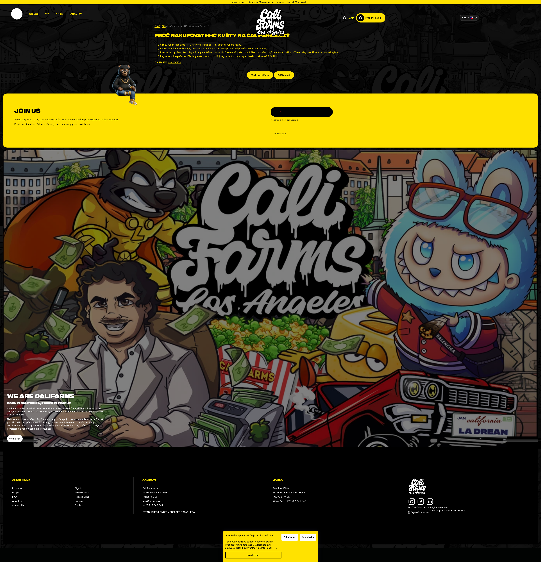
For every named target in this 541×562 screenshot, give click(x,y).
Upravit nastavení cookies (451, 510)
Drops (15, 492)
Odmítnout (290, 537)
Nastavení (253, 555)
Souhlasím (308, 537)
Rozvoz (33, 14)
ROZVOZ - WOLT (282, 496)
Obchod (79, 505)
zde (274, 547)
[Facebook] (421, 501)
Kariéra (79, 501)
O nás (59, 14)
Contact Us (18, 505)
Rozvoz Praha (82, 492)
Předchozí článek (260, 75)
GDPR (432, 510)
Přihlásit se (280, 133)
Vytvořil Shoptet (420, 512)
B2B (47, 14)
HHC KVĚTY (174, 62)
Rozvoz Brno (82, 496)
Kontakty (75, 14)
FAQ (14, 496)
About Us (17, 501)
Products (17, 488)
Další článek (284, 75)
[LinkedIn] (430, 501)
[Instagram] (412, 501)
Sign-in (78, 488)
